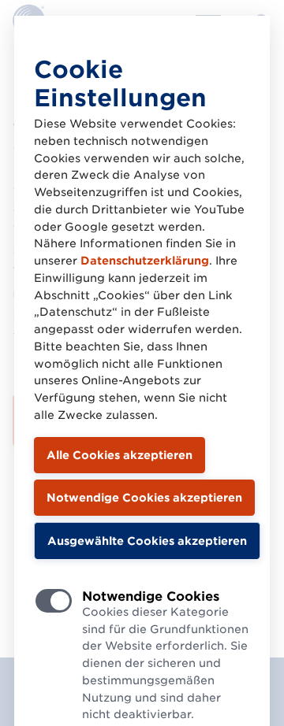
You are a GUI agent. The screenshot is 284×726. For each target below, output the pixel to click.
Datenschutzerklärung (144, 260)
